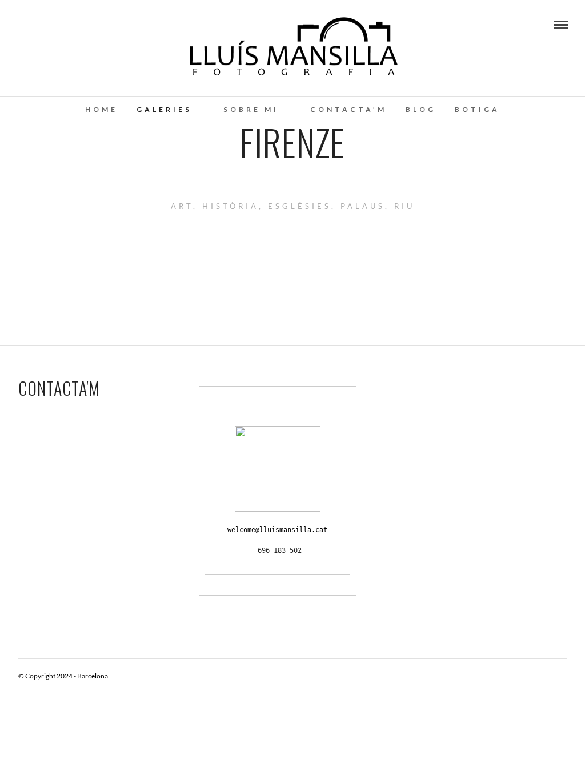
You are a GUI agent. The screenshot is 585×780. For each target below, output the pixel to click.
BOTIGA (477, 109)
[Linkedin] (21, 24)
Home (101, 109)
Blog (421, 109)
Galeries (164, 109)
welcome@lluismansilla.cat (277, 530)
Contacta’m (348, 109)
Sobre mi (251, 109)
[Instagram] (37, 24)
